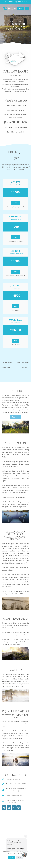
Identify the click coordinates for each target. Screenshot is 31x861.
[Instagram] (9, 807)
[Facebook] (4, 807)
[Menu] (27, 8)
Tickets (20, 8)
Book (15, 203)
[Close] (25, 836)
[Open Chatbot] (24, 854)
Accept (11, 857)
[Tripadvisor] (14, 807)
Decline (19, 857)
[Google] (18, 807)
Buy (15, 306)
